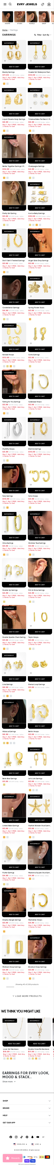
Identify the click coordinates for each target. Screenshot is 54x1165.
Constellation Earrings (10, 308)
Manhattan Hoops (35, 920)
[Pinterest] (27, 1137)
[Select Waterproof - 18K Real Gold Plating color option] (4, 83)
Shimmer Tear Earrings (36, 543)
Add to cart (14, 67)
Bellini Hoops (33, 731)
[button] (5, 4)
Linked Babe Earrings (10, 826)
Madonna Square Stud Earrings (40, 873)
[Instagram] (16, 1137)
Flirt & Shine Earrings (36, 590)
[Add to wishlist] (4, 60)
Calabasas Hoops (35, 402)
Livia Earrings (7, 684)
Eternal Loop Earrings (36, 684)
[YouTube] (37, 1137)
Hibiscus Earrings (9, 731)
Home (4, 30)
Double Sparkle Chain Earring (13, 637)
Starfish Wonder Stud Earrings (40, 826)
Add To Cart (14, 1044)
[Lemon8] (43, 1137)
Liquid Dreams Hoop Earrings (13, 119)
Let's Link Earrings (35, 778)
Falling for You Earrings (11, 402)
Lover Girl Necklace (10, 1049)
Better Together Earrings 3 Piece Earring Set (14, 166)
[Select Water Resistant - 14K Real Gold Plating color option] (30, 177)
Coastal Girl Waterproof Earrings (40, 72)
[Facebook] (10, 1137)
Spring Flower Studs (36, 308)
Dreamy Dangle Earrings (11, 920)
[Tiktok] (21, 1137)
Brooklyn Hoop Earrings (37, 967)
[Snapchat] (32, 1137)
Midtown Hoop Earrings (11, 967)
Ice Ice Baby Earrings (36, 213)
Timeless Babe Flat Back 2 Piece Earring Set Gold (40, 119)
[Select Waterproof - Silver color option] (7, 83)
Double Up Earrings (10, 590)
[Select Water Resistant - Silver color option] (33, 177)
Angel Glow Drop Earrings (38, 260)
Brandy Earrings (8, 72)
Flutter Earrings (8, 873)
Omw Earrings (7, 543)
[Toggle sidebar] (42, 4)
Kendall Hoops (8, 355)
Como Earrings (33, 355)
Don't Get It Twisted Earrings (13, 260)
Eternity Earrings (34, 449)
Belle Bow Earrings (9, 778)
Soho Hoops (33, 496)
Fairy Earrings (7, 496)
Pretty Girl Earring (9, 213)
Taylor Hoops (33, 637)
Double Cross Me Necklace (38, 1049)
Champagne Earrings (36, 166)
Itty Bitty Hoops (8, 449)
